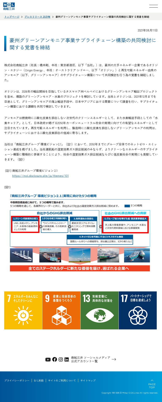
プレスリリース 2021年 (37, 16)
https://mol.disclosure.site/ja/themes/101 (40, 175)
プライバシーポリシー (17, 380)
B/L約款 (39, 380)
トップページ (11, 16)
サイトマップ (88, 380)
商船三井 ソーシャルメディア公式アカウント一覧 (90, 359)
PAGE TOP (152, 386)
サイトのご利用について (62, 380)
